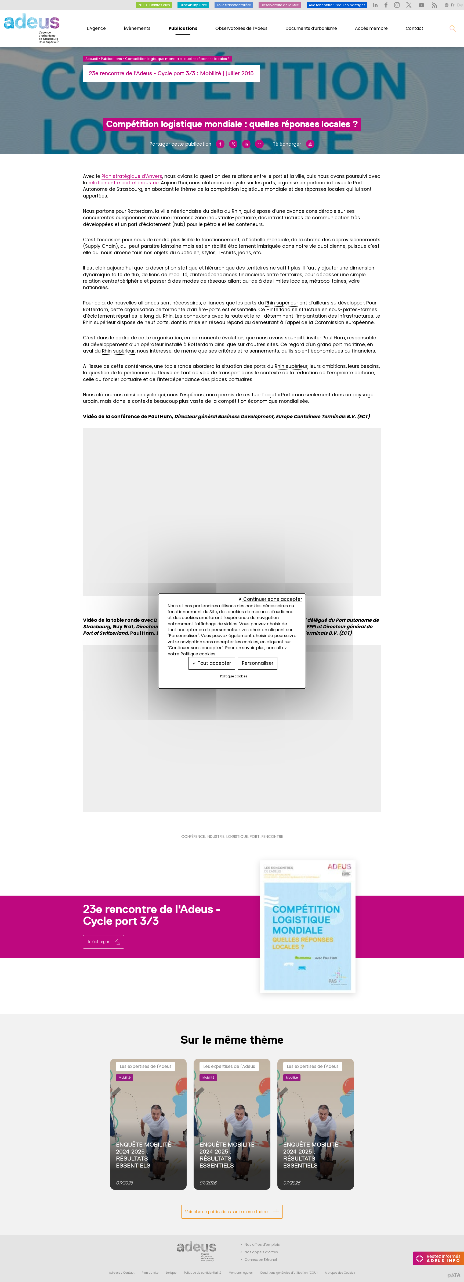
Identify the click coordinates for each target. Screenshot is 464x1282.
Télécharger (287, 144)
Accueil (91, 58)
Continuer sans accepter (272, 599)
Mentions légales (241, 1273)
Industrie (215, 836)
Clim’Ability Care (193, 5)
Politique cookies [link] (233, 676)
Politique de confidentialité (202, 1273)
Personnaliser (257, 663)
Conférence (193, 836)
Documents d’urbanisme (311, 28)
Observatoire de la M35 (279, 5)
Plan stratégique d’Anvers (132, 176)
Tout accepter (213, 663)
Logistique (237, 836)
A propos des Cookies (340, 1273)
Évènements (137, 28)
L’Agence (96, 28)
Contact (414, 28)
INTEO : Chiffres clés (154, 5)
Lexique (171, 1273)
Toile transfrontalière (233, 5)
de (460, 5)
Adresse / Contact (122, 1273)
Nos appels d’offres (261, 1252)
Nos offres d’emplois (262, 1245)
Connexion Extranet (261, 1259)
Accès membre (371, 28)
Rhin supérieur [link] (281, 303)
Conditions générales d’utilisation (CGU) (289, 1273)
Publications (183, 28)
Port (255, 836)
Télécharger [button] (98, 941)
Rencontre (272, 836)
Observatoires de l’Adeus (241, 28)
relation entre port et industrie (124, 182)
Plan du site (150, 1273)
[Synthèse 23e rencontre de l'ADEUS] (296, 926)
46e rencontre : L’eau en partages (337, 5)
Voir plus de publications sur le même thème (226, 1211)
